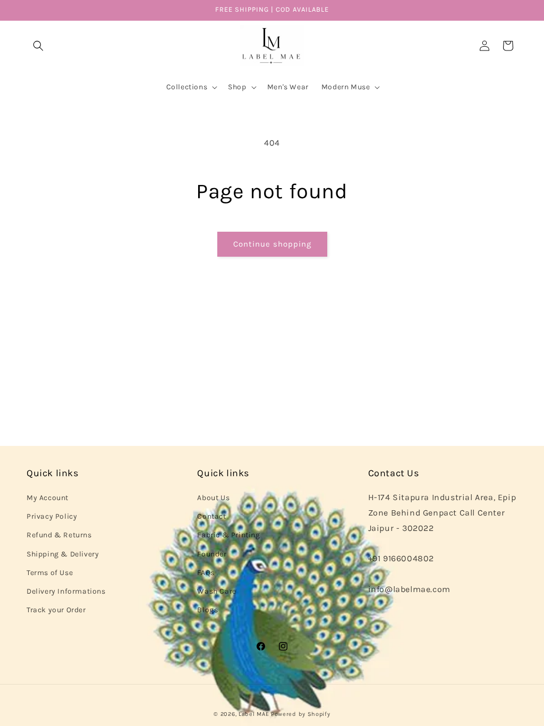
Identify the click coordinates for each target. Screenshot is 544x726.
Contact (211, 516)
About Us (213, 497)
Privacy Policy (52, 516)
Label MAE (254, 714)
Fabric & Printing (228, 534)
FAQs (205, 572)
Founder (211, 554)
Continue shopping (272, 244)
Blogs (207, 609)
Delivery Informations (66, 591)
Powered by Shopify (300, 714)
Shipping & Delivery (63, 554)
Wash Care (216, 591)
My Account (48, 497)
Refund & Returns (59, 534)
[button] (38, 45)
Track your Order (56, 609)
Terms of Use (50, 572)
